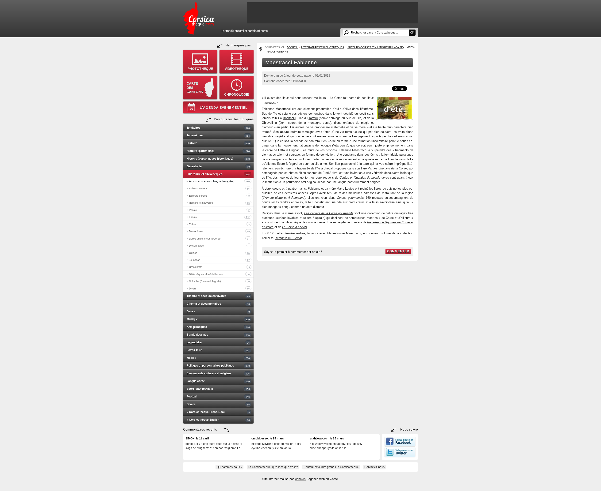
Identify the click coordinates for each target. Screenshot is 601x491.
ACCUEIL (292, 47)
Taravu (313, 118)
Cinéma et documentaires (218, 303)
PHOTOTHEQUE (200, 69)
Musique (218, 319)
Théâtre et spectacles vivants (218, 296)
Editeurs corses (219, 195)
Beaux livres (219, 231)
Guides (219, 253)
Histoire (218, 143)
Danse (218, 311)
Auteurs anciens (219, 188)
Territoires (218, 127)
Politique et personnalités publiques (218, 365)
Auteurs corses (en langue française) (219, 181)
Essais (219, 217)
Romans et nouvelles (219, 202)
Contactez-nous (374, 467)
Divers (219, 288)
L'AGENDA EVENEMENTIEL (224, 107)
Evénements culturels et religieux (218, 373)
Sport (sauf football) (218, 388)
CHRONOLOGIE (236, 94)
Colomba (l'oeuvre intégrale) (219, 281)
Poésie (219, 210)
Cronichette (219, 267)
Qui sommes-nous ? (229, 467)
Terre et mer (218, 135)
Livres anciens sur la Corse (219, 238)
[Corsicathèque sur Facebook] (400, 446)
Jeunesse (219, 260)
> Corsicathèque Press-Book (218, 412)
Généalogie (218, 166)
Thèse (219, 224)
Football (218, 396)
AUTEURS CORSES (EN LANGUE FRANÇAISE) (375, 47)
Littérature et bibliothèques (218, 174)
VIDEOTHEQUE (236, 69)
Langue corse (218, 381)
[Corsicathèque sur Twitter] (400, 456)
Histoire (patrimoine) (218, 151)
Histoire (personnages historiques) (218, 158)
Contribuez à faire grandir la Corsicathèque (331, 467)
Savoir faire (218, 350)
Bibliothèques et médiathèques (219, 274)
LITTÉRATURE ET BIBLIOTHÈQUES (322, 47)
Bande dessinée (218, 334)
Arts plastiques (218, 327)
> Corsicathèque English (218, 419)
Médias (218, 358)
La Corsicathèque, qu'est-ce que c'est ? (273, 467)
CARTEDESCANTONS (195, 88)
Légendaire (218, 342)
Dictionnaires (219, 245)
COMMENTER (398, 251)
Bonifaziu (289, 118)
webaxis (300, 479)
